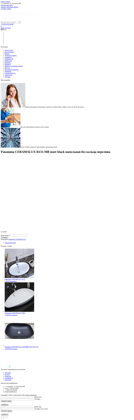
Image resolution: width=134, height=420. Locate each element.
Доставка (8, 373)
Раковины (8, 71)
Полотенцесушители (12, 69)
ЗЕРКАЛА (8, 61)
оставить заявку (6, 9)
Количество (5, 235)
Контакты (8, 380)
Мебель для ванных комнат (14, 66)
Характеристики (10, 243)
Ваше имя (38, 397)
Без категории (9, 52)
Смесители (8, 75)
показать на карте (7, 5)
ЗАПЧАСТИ (9, 59)
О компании (9, 378)
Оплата (7, 374)
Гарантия (8, 376)
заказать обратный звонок (9, 7)
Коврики (8, 64)
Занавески (8, 57)
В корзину (4, 237)
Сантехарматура (10, 73)
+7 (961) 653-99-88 (7, 24)
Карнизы (8, 62)
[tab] (69, 243)
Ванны (7, 54)
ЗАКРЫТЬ (5, 405)
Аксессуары (9, 50)
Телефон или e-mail (41, 409)
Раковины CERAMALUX (17, 239)
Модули (7, 68)
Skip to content (5, 1)
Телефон (37, 399)
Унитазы (7, 77)
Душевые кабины (10, 55)
